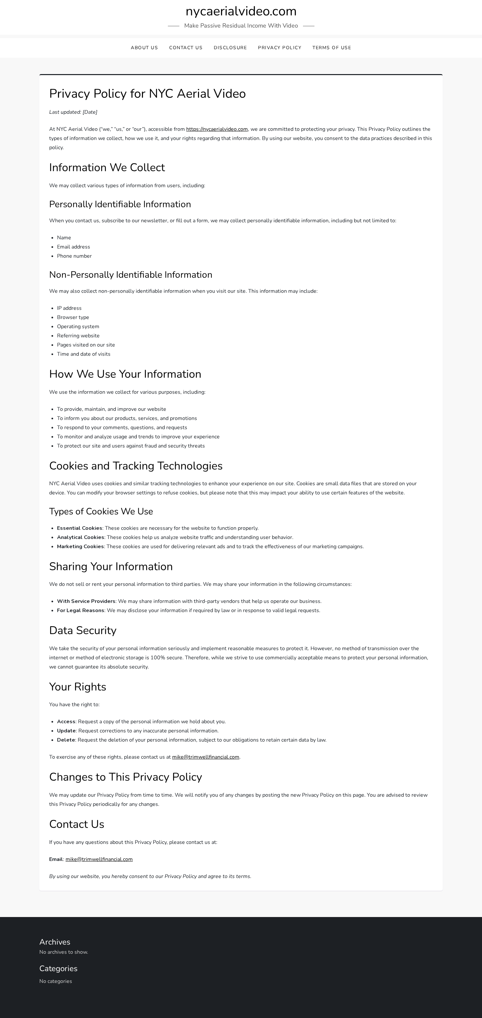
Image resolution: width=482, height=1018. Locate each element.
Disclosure (230, 48)
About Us (144, 48)
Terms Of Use (331, 48)
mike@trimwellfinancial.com (205, 757)
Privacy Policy (279, 48)
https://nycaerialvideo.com (217, 129)
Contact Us (186, 48)
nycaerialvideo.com (241, 11)
